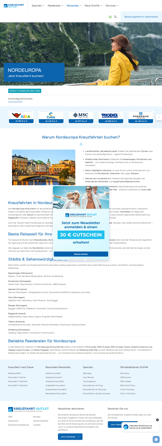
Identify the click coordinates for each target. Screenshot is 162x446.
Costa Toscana (127, 389)
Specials (37, 5)
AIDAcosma (125, 377)
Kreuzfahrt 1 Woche (17, 377)
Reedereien (54, 5)
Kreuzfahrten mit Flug (93, 385)
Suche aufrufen (15, 101)
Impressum (13, 420)
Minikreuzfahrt (14, 373)
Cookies (36, 425)
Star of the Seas (127, 393)
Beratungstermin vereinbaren (141, 16)
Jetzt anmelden (68, 436)
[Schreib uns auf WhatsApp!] (110, 16)
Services (111, 5)
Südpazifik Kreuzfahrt (55, 385)
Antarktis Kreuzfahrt (55, 381)
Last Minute (88, 377)
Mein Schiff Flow (127, 385)
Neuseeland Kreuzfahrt (56, 393)
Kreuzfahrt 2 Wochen (17, 381)
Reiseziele (73, 5)
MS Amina (124, 373)
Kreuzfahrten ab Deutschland (96, 393)
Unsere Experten (40, 420)
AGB (10, 416)
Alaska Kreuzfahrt (54, 377)
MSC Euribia (125, 381)
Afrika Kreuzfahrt (53, 373)
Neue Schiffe (92, 5)
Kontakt (36, 416)
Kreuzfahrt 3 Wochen (18, 385)
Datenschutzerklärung (18, 425)
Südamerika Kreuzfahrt (56, 389)
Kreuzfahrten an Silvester (94, 389)
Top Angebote (89, 381)
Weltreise (87, 373)
